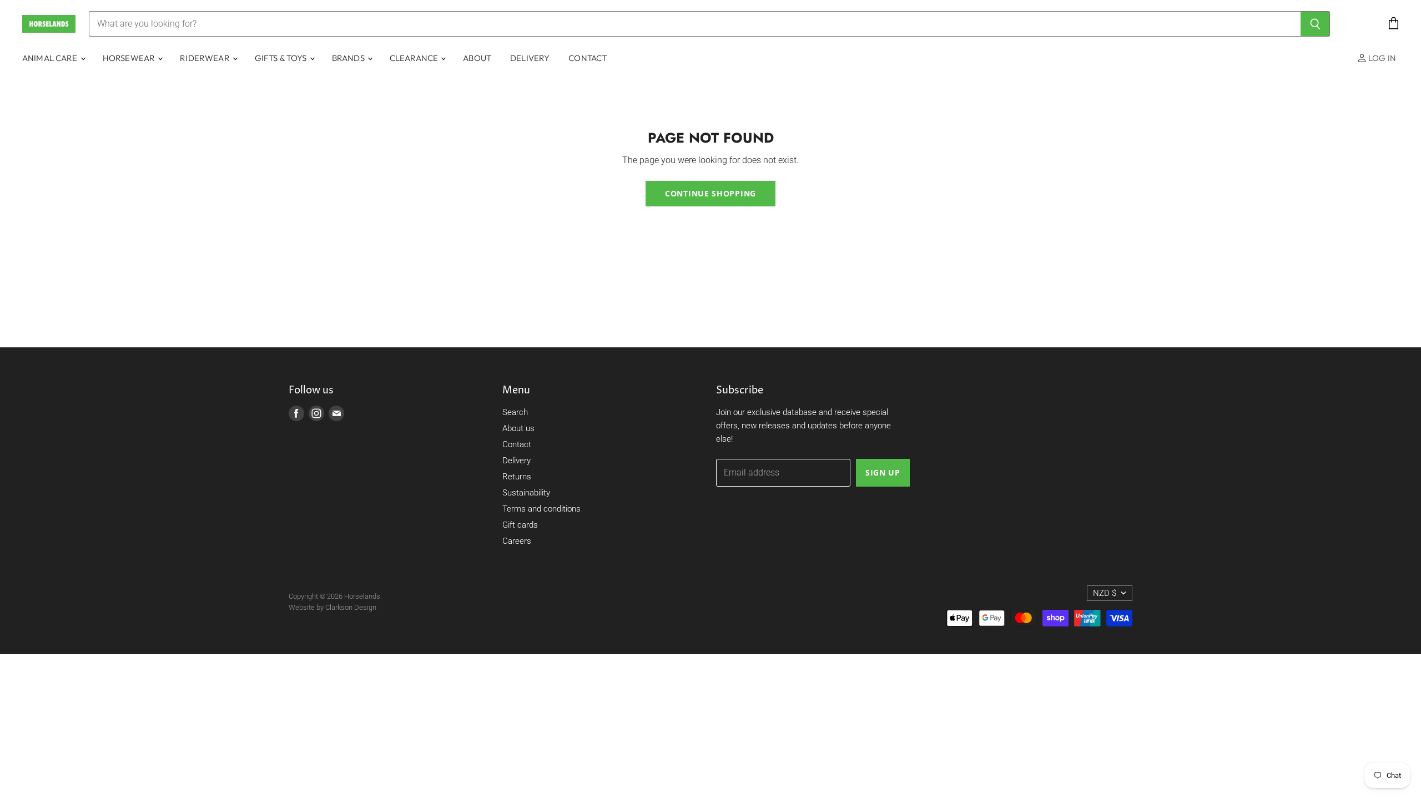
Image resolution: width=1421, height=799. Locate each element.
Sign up (882, 472)
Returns (516, 477)
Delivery (530, 58)
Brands (349, 58)
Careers (516, 541)
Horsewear (130, 58)
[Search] (1315, 24)
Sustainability (526, 493)
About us (518, 428)
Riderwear (205, 58)
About (477, 58)
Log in (1381, 58)
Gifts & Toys (282, 58)
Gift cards (520, 525)
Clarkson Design (350, 607)
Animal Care (50, 58)
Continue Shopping (710, 193)
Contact (587, 58)
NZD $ (1104, 593)
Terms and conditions (541, 509)
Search (515, 412)
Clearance (415, 58)
